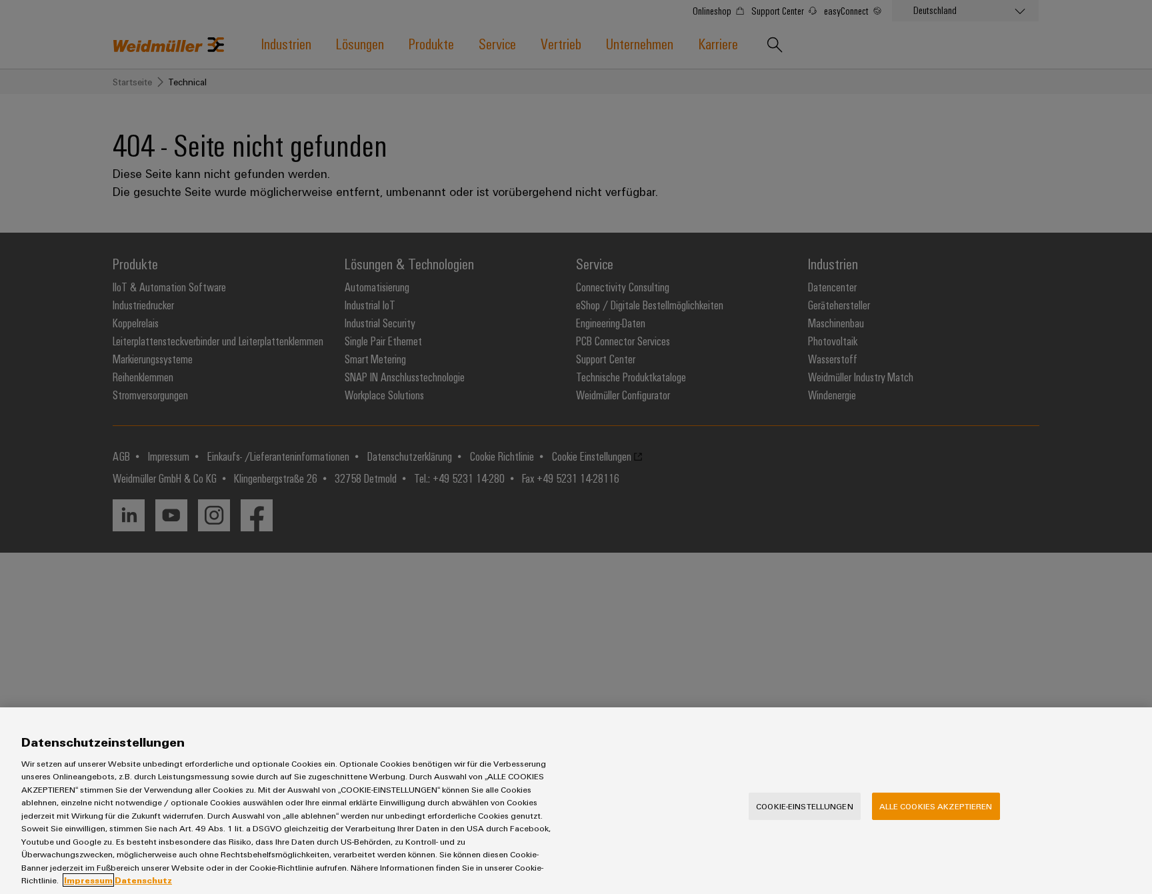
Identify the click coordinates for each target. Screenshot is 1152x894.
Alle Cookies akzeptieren (936, 806)
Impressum (88, 880)
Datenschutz (143, 880)
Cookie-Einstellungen (804, 806)
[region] (576, 800)
